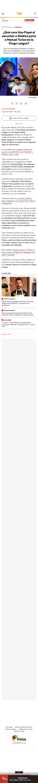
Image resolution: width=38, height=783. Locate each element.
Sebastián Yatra (6, 334)
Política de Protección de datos (23, 727)
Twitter (17, 103)
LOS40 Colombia (19, 13)
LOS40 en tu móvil (19, 731)
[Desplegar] (19, 772)
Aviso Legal (9, 727)
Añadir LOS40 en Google (21, 118)
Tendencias (18, 27)
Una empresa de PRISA (19, 738)
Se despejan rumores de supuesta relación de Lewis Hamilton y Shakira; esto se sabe (17, 152)
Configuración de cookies (25, 729)
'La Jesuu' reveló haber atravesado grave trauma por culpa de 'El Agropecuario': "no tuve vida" (18, 324)
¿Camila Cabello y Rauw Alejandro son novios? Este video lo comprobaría (18, 201)
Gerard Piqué (16, 164)
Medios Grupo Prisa (19, 743)
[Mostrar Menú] (3, 13)
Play (35, 779)
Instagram (15, 710)
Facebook (12, 103)
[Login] (35, 14)
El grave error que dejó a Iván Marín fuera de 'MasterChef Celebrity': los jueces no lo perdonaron (17, 303)
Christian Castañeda (8, 109)
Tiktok (11, 710)
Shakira (18, 215)
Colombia (5, 21)
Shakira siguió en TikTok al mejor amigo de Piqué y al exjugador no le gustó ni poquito (18, 252)
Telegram (26, 103)
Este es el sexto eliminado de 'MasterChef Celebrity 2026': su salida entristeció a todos (17, 314)
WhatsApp (21, 103)
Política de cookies (10, 729)
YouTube (19, 710)
